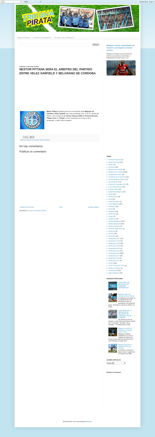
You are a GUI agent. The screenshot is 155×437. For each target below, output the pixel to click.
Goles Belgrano (113, 204)
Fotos (110, 199)
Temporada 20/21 (114, 248)
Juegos (110, 216)
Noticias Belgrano (45, 140)
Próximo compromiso (115, 228)
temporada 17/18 (114, 241)
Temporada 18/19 (114, 243)
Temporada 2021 (114, 260)
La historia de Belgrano (42, 38)
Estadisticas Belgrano (115, 192)
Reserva (111, 233)
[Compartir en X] (28, 137)
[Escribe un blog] (26, 137)
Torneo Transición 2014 (116, 265)
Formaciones (112, 196)
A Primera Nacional (114, 160)
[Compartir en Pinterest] (33, 137)
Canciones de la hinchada (117, 177)
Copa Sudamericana (115, 187)
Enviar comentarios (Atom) (37, 210)
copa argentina (113, 182)
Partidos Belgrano (114, 224)
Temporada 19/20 (114, 246)
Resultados (112, 236)
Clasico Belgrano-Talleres (116, 179)
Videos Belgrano (113, 273)
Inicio (61, 207)
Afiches (110, 164)
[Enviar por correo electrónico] (24, 137)
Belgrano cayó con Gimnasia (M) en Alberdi (126, 295)
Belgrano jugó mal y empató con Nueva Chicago (125, 346)
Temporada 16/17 (114, 238)
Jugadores (111, 219)
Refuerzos (111, 231)
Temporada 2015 (114, 251)
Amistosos (111, 167)
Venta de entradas (114, 268)
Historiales (111, 206)
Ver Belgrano (112, 270)
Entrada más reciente (27, 207)
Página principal (23, 38)
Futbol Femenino (114, 201)
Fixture (110, 194)
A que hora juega (114, 162)
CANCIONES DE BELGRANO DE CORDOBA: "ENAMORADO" (123, 285)
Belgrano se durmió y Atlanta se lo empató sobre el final (125, 330)
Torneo (110, 263)
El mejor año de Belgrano (64, 38)
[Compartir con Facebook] (31, 137)
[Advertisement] (59, 56)
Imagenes (111, 211)
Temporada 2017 (114, 256)
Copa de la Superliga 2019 (117, 184)
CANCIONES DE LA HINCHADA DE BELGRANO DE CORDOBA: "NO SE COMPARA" (125, 314)
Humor (110, 209)
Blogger (89, 421)
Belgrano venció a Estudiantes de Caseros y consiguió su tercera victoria (121, 47)
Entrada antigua (93, 207)
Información (112, 214)
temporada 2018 (113, 258)
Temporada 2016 (114, 253)
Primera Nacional (114, 226)
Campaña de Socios (115, 174)
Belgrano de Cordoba (33, 140)
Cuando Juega (113, 189)
